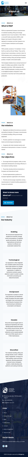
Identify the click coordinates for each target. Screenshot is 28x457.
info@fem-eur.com (9, 402)
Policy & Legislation (8, 429)
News (5, 419)
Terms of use (7, 432)
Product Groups (7, 416)
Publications (7, 422)
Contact (6, 426)
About (5, 412)
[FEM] (5, 3)
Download (9, 202)
